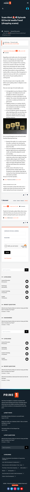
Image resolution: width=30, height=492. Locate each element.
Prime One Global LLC (12, 483)
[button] (27, 8)
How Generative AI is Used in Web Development (13, 473)
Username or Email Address (11, 231)
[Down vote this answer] (27, 222)
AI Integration (11, 470)
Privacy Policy (15, 485)
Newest (22, 200)
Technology (4, 285)
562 (16, 50)
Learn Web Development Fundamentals (11, 462)
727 (8, 206)
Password (7, 237)
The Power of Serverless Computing (10, 467)
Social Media (16, 43)
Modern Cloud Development (8, 476)
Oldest (26, 200)
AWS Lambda (23, 467)
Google (3, 296)
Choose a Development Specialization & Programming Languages (13, 459)
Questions (6, 31)
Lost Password (7, 258)
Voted (18, 200)
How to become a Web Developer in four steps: (13, 465)
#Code (4, 470)
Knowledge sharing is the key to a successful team (13, 416)
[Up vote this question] (23, 195)
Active (14, 200)
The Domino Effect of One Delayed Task (10, 428)
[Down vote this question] (27, 195)
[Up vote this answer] (23, 222)
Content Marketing (6, 291)
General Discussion (15, 31)
